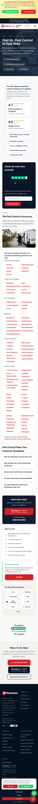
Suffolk (24, 308)
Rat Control (24, 696)
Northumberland (28, 349)
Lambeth (25, 373)
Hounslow (10, 401)
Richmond (10, 404)
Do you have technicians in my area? (18, 472)
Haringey (25, 419)
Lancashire (11, 361)
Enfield (24, 422)
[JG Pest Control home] (6, 26)
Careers (4, 744)
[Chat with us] (33, 799)
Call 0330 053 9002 (20, 662)
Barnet (24, 425)
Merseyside (26, 343)
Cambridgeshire (13, 305)
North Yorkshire (28, 346)
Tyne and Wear (27, 356)
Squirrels (27, 607)
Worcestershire (27, 331)
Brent (9, 394)
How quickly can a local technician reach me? (17, 464)
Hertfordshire (27, 302)
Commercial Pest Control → (19, 677)
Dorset (9, 274)
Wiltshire (25, 271)
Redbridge (11, 428)
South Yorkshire (27, 352)
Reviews (5, 741)
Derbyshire (11, 318)
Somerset (25, 268)
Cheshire (10, 343)
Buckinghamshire (13, 286)
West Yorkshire (27, 359)
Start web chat (29, 11)
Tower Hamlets (27, 380)
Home (4, 36)
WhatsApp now (11, 12)
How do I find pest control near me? (18, 457)
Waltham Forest (28, 416)
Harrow (24, 429)
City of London (12, 370)
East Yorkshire (12, 352)
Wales (25, 437)
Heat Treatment (13, 601)
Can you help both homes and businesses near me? (15, 486)
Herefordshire (12, 321)
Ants (13, 592)
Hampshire (11, 293)
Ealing (9, 398)
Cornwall (10, 268)
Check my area (12, 204)
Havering (10, 419)
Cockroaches (13, 596)
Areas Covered (7, 747)
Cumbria (10, 346)
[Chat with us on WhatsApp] (34, 793)
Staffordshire (27, 321)
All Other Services (26, 753)
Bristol (9, 265)
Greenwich (26, 407)
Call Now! (25, 20)
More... (19, 611)
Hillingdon (26, 432)
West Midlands (27, 327)
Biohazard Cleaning (27, 743)
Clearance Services (27, 740)
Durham (10, 349)
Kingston (10, 407)
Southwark (26, 377)
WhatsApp (27, 786)
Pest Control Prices (8, 750)
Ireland (28, 439)
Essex (9, 308)
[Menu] (35, 26)
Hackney (25, 383)
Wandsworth (26, 370)
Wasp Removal (25, 699)
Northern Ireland (17, 439)
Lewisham (25, 404)
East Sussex (11, 289)
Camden (25, 390)
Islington (25, 386)
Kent (23, 283)
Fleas (27, 596)
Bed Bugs (27, 592)
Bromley (25, 401)
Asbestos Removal (27, 746)
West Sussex (26, 293)
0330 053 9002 (19, 26)
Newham (10, 431)
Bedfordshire (11, 302)
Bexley (9, 416)
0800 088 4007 (27, 26)
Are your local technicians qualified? (18, 478)
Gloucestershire (28, 265)
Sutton (24, 394)
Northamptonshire (14, 331)
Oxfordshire (26, 286)
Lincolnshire (11, 327)
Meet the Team (7, 735)
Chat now (10, 786)
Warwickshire (27, 324)
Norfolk (24, 305)
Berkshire (10, 283)
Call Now (19, 577)
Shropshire (26, 318)
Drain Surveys (25, 749)
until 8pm (17, 20)
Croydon (25, 398)
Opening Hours (7, 738)
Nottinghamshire (13, 334)
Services (10, 36)
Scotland (7, 439)
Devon (9, 271)
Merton (9, 411)
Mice (27, 601)
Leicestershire (12, 324)
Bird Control (25, 708)
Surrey (24, 289)
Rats (13, 607)
